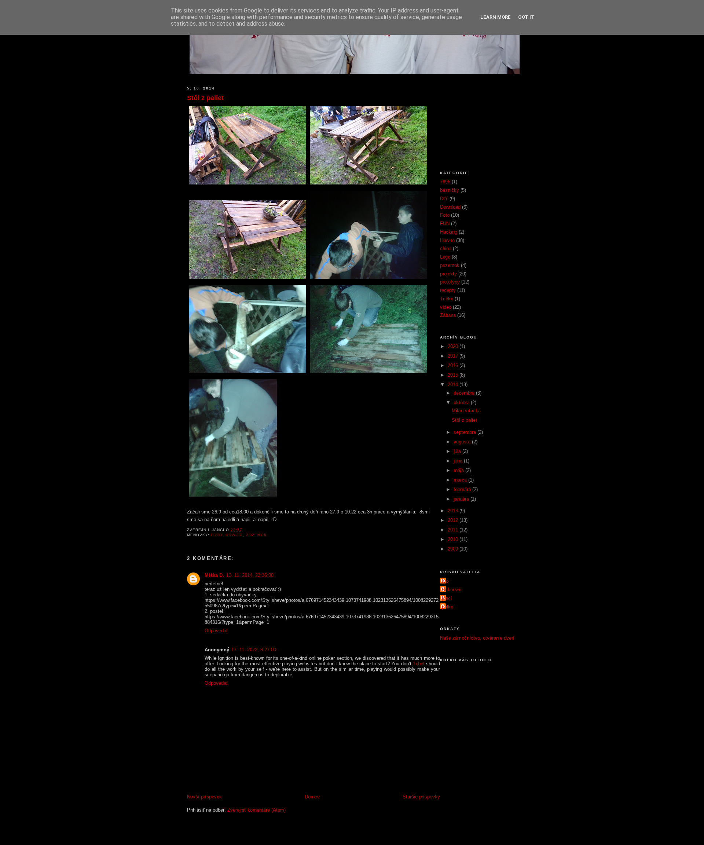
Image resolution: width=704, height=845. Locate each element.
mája (459, 470)
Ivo (445, 581)
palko (447, 607)
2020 (453, 346)
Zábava (448, 315)
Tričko (446, 298)
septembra (465, 432)
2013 (453, 510)
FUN (445, 223)
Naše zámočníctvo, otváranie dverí (477, 638)
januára (462, 499)
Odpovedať (216, 630)
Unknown (451, 589)
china (445, 248)
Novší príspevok (204, 797)
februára (463, 489)
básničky (449, 190)
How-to (234, 535)
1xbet (419, 663)
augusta (463, 442)
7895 (445, 181)
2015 (453, 375)
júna (459, 461)
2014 (453, 384)
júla (458, 451)
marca (461, 480)
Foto (217, 535)
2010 (453, 539)
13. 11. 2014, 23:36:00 (250, 575)
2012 (453, 520)
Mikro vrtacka (466, 410)
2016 (453, 365)
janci (447, 598)
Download (450, 207)
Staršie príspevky (421, 797)
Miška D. (214, 575)
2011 (453, 530)
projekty (448, 274)
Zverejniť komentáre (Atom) (256, 810)
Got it (526, 17)
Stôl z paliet (205, 98)
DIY (444, 198)
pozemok (256, 535)
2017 (453, 356)
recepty (448, 290)
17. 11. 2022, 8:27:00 (253, 649)
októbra (462, 402)
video (445, 307)
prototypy (450, 282)
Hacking (448, 232)
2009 (453, 549)
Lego (445, 257)
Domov (312, 797)
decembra (465, 393)
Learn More (495, 17)
